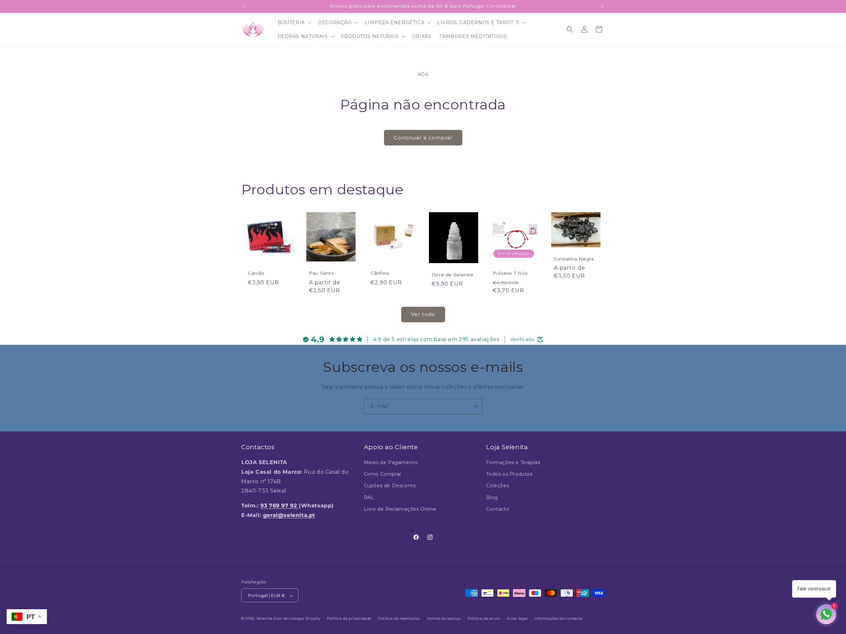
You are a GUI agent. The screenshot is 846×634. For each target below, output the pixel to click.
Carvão (256, 273)
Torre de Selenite (453, 274)
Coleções (497, 486)
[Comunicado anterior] (243, 6)
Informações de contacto (558, 618)
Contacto (497, 509)
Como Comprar (383, 474)
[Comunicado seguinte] (602, 6)
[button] (294, 22)
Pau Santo (321, 273)
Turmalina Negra (574, 258)
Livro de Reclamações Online (400, 509)
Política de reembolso (399, 618)
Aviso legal (517, 618)
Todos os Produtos (509, 474)
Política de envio (484, 618)
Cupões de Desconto (390, 486)
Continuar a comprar (423, 138)
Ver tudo (423, 314)
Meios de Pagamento (391, 462)
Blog (492, 497)
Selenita (265, 618)
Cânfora (379, 273)
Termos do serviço (443, 618)
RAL (369, 497)
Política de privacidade (349, 618)
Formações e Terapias (513, 462)
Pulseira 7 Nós (510, 273)
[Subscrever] (475, 406)
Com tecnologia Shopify (297, 618)
